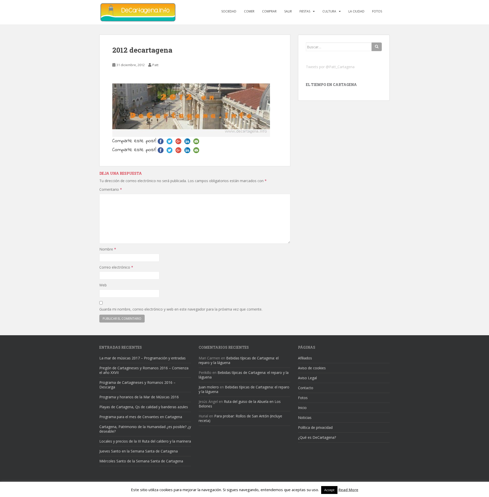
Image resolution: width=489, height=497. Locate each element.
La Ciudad (356, 11)
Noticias (304, 417)
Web (103, 285)
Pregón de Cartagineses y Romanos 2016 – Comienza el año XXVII (143, 370)
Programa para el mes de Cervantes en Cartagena (140, 416)
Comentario (110, 189)
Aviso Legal (307, 377)
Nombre (107, 249)
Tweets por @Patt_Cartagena (330, 66)
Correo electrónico (116, 267)
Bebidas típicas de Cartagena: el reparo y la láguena (239, 360)
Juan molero (209, 387)
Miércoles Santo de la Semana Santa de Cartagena (141, 461)
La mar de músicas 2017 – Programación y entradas (142, 358)
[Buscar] (377, 46)
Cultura (329, 11)
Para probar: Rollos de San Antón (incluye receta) (240, 418)
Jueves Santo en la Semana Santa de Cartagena (138, 451)
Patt (155, 65)
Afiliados (305, 358)
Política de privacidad (315, 427)
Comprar (269, 11)
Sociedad (228, 11)
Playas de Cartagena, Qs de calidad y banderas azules (143, 406)
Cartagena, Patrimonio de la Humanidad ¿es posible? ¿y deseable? (145, 429)
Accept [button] (329, 490)
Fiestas (305, 11)
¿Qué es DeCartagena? (317, 437)
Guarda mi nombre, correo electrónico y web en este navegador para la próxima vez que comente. (180, 309)
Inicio (302, 407)
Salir (288, 11)
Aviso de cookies (312, 368)
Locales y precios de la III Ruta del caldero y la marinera (145, 441)
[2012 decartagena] (191, 109)
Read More (348, 489)
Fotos (377, 11)
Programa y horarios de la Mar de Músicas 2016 (139, 396)
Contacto (305, 387)
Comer (249, 11)
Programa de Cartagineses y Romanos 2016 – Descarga (137, 384)
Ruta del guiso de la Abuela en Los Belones (240, 403)
